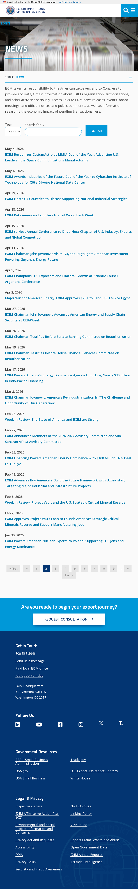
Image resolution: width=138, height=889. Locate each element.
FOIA (19, 854)
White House (80, 778)
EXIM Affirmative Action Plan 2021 (37, 815)
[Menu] (129, 10)
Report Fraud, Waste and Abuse (95, 840)
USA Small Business (30, 778)
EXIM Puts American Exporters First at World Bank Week (49, 215)
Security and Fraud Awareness (38, 869)
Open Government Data (88, 847)
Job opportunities (29, 675)
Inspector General (29, 806)
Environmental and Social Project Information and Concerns (35, 829)
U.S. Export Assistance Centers (94, 771)
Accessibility (24, 847)
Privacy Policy (25, 862)
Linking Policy (81, 813)
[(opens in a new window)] (17, 725)
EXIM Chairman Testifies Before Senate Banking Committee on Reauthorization (68, 336)
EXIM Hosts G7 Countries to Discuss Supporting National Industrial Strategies (66, 199)
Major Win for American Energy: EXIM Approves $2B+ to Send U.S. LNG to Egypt (67, 298)
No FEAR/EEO (80, 806)
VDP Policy (78, 825)
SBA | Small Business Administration (31, 761)
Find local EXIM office (31, 668)
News (20, 76)
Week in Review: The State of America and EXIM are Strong (51, 419)
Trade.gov (78, 759)
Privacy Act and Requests (34, 840)
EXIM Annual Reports (86, 854)
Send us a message (30, 661)
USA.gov (21, 771)
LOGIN (5, 23)
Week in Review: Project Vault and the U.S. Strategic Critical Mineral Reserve (65, 502)
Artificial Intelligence (86, 862)
